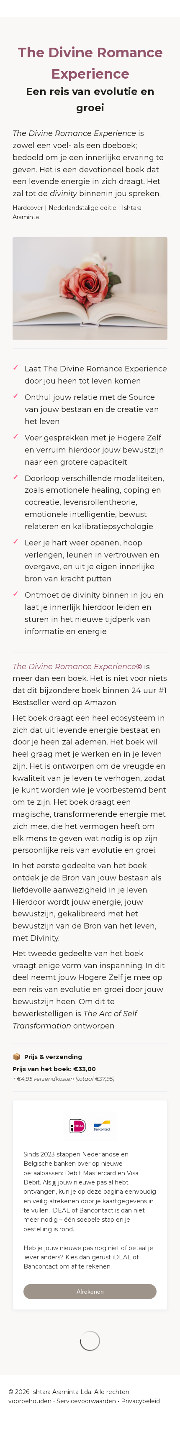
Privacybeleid (140, 1401)
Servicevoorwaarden (86, 1401)
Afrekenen (90, 1291)
